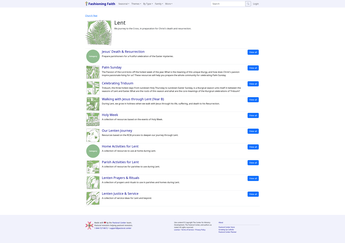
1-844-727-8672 (101, 228)
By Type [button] (147, 3)
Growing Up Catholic (226, 229)
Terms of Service (187, 230)
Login (256, 3)
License (177, 230)
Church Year (91, 15)
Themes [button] (135, 3)
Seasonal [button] (123, 3)
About (221, 222)
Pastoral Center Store (227, 227)
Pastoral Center (119, 222)
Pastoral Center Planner (228, 232)
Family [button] (158, 3)
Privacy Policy (200, 230)
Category (93, 56)
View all (253, 52)
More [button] (168, 3)
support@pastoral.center (120, 228)
